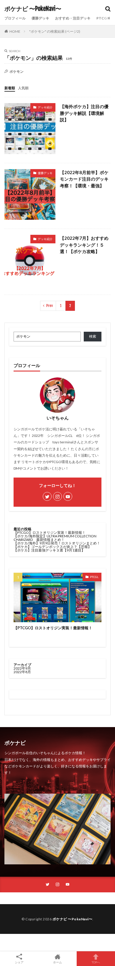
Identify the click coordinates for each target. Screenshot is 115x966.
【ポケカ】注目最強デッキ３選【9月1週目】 (49, 550)
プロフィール (15, 18)
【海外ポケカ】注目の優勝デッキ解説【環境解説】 (84, 113)
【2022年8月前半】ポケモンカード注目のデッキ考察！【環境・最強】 (84, 179)
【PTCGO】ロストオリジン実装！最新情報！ (50, 532)
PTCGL (94, 577)
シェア (19, 962)
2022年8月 (22, 672)
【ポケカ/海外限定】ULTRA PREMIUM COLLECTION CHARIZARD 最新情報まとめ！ (55, 538)
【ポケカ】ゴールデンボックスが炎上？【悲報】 (52, 546)
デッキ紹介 (45, 107)
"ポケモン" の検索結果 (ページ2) (54, 31)
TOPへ (96, 962)
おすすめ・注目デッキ (73, 18)
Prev (49, 305)
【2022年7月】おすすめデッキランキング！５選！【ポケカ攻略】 (84, 244)
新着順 (9, 88)
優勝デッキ (40, 18)
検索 (92, 336)
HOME (14, 31)
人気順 (23, 88)
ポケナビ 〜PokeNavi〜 (32, 9)
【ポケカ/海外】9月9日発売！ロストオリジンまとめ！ (57, 543)
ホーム (57, 962)
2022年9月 (22, 668)
